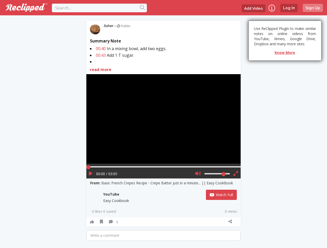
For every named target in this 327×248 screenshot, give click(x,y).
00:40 (101, 48)
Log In (289, 8)
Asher (108, 26)
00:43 (101, 55)
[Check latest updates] (271, 8)
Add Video (253, 8)
